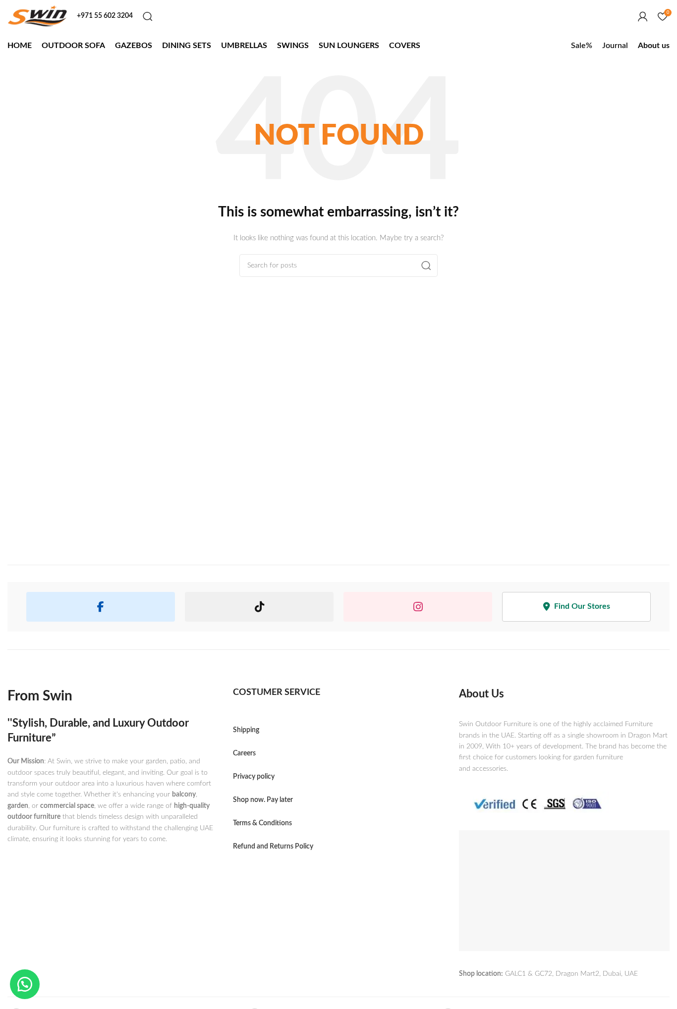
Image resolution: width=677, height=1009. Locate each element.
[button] (25, 984)
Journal (615, 46)
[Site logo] (37, 16)
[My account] (643, 16)
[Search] (148, 16)
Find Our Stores (582, 606)
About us (654, 46)
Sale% (581, 46)
